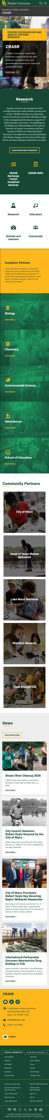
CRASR (6, 13)
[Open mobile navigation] (46, 3)
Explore (10, 72)
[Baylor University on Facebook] (14, 1110)
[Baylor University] (16, 3)
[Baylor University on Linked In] (29, 1110)
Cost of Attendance (11, 1093)
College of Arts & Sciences (15, 9)
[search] (39, 3)
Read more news (12, 735)
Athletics (7, 1060)
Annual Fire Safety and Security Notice (12, 1088)
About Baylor (9, 1057)
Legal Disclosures (10, 1101)
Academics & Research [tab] (36, 1052)
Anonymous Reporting (12, 1084)
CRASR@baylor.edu (16, 1019)
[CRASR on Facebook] (5, 1001)
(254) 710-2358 (14, 1024)
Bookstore (8, 1068)
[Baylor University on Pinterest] (35, 1110)
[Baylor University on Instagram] (19, 1110)
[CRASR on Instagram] (17, 1001)
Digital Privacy (9, 1097)
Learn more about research (24, 150)
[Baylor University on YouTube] (40, 1110)
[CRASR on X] (11, 1001)
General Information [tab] (13, 1052)
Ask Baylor (8, 1064)
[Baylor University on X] (24, 1110)
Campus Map (9, 1075)
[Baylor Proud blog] (9, 1110)
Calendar (7, 1071)
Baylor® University (22, 1114)
